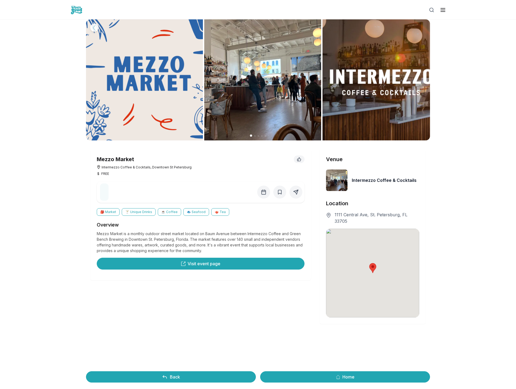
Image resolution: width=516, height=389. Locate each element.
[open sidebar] (443, 10)
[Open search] (431, 10)
